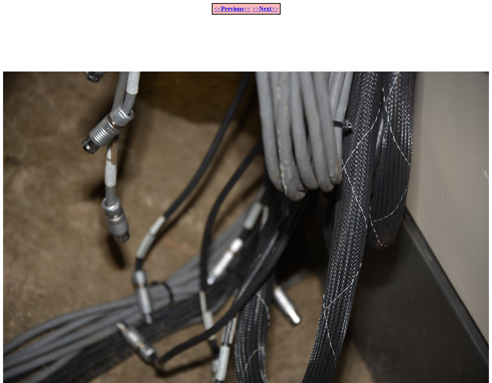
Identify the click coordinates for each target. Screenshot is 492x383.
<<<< (232, 8)
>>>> (265, 8)
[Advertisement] (246, 39)
